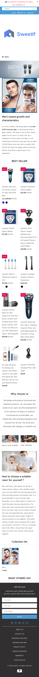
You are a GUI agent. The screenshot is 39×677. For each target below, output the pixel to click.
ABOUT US (19, 629)
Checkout (30, 13)
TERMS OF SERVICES (19, 651)
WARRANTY (19, 655)
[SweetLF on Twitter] (12, 623)
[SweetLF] (19, 34)
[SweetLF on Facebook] (15, 623)
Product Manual (19, 660)
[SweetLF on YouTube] (19, 623)
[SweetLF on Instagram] (23, 623)
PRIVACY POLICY (19, 647)
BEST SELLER (19, 161)
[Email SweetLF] (27, 623)
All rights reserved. (25, 665)
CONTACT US (19, 634)
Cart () (22, 13)
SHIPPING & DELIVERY (19, 638)
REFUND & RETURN (19, 642)
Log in (14, 13)
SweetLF (16, 665)
